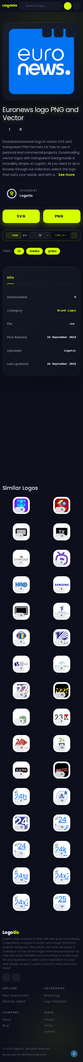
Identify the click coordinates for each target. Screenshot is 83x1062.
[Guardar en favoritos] (70, 32)
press (52, 251)
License (49, 1032)
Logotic (18, 1049)
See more (66, 174)
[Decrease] (32, 235)
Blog (6, 1026)
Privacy (49, 1020)
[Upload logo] (68, 6)
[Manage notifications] (74, 1053)
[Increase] (47, 235)
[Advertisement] (41, 433)
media (34, 251)
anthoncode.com (33, 1055)
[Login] (77, 6)
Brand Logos (66, 310)
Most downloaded (16, 995)
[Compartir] (47, 32)
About (7, 1020)
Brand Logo (52, 995)
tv (19, 251)
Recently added (14, 1001)
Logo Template (55, 1001)
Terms (48, 1026)
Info (10, 277)
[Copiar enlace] (58, 32)
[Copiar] (74, 235)
